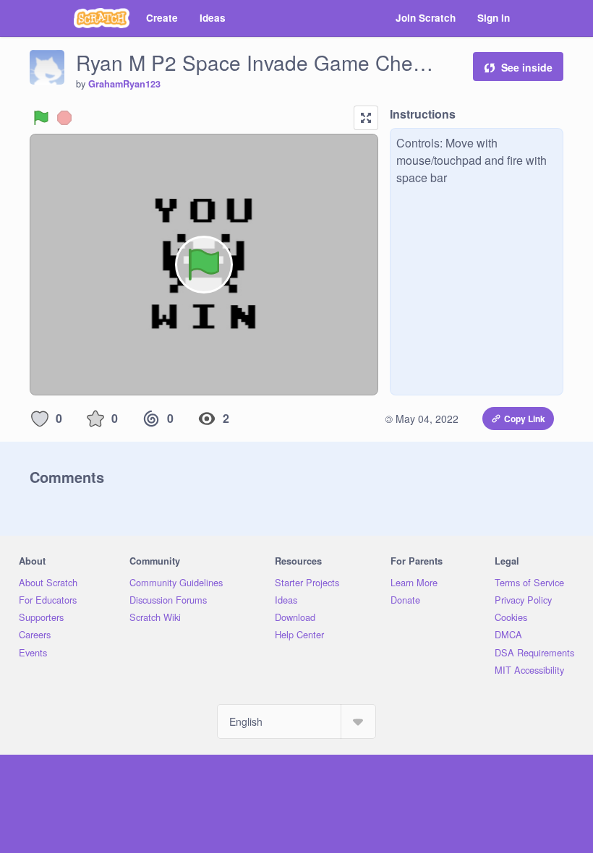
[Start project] (41, 117)
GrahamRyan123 (124, 83)
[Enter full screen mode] (366, 118)
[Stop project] (64, 117)
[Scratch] (101, 18)
